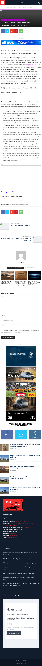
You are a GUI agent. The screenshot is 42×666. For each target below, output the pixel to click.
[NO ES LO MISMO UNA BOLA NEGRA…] (4, 226)
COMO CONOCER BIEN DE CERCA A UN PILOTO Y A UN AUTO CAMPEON (16, 239)
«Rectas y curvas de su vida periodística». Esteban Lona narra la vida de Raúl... (25, 445)
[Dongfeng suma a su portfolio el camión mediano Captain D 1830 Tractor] (4, 480)
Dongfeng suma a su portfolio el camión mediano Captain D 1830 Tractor (25, 477)
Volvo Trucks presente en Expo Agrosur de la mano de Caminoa (25, 456)
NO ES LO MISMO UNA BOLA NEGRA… (21, 226)
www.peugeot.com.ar (31, 64)
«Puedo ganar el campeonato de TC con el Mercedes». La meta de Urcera (19, 578)
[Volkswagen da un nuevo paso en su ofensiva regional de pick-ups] (7, 275)
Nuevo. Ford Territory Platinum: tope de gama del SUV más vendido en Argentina (34, 283)
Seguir (35, 430)
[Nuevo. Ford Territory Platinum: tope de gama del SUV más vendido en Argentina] (34, 275)
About (17, 661)
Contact (24, 661)
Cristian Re (6, 25)
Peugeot (25, 204)
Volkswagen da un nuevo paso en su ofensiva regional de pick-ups (6, 282)
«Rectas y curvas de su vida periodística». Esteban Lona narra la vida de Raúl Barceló (21, 554)
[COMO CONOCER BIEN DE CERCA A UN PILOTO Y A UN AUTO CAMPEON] (37, 239)
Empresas (4, 20)
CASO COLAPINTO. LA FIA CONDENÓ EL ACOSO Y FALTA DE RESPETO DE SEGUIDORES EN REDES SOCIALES (21, 584)
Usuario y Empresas (19, 20)
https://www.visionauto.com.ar (11, 518)
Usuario (10, 20)
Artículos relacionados (15, 268)
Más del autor (29, 268)
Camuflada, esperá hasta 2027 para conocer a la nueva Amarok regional (20, 282)
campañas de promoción (15, 204)
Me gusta (7, 430)
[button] (38, 2)
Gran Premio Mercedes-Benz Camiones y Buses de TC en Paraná (25, 488)
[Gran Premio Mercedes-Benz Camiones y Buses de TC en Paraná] (4, 490)
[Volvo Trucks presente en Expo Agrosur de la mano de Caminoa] (4, 458)
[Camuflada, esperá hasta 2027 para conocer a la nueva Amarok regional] (21, 275)
